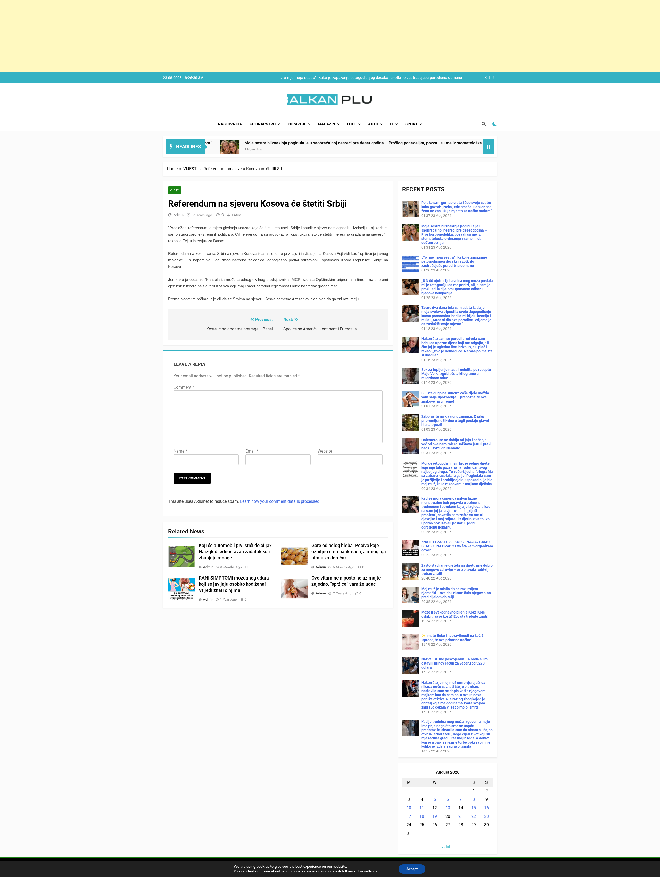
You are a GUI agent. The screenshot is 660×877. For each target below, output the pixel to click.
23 (486, 816)
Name (180, 451)
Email (252, 451)
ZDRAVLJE (296, 124)
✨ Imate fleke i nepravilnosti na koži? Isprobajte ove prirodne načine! (452, 638)
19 (434, 816)
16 (486, 807)
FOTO (351, 124)
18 (421, 816)
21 (460, 816)
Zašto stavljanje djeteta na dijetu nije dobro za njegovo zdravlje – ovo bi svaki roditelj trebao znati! (457, 569)
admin (179, 214)
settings (370, 871)
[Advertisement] (154, 36)
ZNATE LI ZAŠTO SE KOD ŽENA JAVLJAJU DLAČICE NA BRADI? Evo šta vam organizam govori (457, 546)
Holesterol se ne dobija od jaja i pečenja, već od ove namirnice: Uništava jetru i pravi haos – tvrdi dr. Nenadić (456, 444)
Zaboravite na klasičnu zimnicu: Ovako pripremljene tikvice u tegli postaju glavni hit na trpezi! (455, 420)
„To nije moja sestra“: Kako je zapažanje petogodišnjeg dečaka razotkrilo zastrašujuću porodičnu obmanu (371, 78)
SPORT (411, 124)
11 (421, 807)
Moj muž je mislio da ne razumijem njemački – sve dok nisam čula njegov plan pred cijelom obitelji (456, 593)
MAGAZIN (326, 124)
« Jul (445, 847)
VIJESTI (174, 190)
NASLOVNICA (230, 124)
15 (473, 807)
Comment (184, 387)
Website (325, 451)
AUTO (373, 124)
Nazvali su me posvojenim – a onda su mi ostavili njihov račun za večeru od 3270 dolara (455, 663)
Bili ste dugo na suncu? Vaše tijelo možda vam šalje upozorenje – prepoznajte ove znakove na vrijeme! (455, 397)
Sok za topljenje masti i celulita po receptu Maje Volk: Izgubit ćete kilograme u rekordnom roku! (456, 374)
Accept (412, 868)
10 (409, 807)
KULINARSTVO (263, 124)
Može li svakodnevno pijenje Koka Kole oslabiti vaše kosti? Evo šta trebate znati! (454, 614)
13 (448, 807)
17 (409, 816)
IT (391, 124)
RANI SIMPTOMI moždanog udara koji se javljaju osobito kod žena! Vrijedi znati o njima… (234, 584)
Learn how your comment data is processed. (280, 501)
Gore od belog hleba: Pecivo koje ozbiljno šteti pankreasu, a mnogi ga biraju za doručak (348, 551)
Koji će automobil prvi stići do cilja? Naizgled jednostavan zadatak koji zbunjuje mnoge (235, 551)
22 (473, 816)
